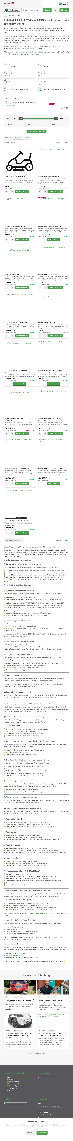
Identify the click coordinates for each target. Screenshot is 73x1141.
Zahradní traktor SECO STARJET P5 (49, 418)
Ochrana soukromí (13, 1088)
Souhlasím (42, 1133)
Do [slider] (56, 119)
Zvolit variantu (53, 240)
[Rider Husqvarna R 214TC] (20, 259)
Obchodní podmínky (13, 1082)
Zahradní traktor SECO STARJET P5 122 (17, 468)
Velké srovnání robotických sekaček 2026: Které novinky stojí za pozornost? (53, 1034)
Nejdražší (27, 138)
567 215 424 (43, 1112)
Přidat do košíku (22, 191)
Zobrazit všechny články (35, 1053)
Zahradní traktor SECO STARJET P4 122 (50, 370)
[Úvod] (12, 10)
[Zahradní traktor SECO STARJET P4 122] (53, 355)
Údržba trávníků (18, 997)
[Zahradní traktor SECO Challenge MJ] (53, 211)
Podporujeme (11, 1090)
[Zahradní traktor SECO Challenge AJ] (20, 211)
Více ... (6, 58)
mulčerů (22, 52)
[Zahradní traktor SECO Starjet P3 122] (20, 307)
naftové (29, 54)
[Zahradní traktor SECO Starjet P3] (53, 259)
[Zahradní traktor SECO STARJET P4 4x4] (53, 453)
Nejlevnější (18, 138)
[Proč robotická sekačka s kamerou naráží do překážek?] (20, 987)
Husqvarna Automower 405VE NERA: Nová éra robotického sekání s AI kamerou (18, 1035)
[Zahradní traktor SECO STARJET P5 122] (20, 453)
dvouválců (36, 52)
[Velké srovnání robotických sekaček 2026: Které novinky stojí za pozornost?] (53, 1021)
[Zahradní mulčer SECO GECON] (53, 307)
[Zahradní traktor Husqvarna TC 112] (53, 161)
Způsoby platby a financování (16, 1086)
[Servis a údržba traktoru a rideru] (20, 161)
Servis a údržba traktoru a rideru (15, 176)
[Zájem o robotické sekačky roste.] (53, 987)
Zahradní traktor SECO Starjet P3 (48, 274)
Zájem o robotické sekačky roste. (50, 1000)
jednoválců (29, 52)
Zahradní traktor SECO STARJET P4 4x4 (50, 468)
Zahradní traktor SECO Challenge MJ (23, 102)
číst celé (8, 1009)
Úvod (5, 16)
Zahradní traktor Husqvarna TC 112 (49, 176)
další (66, 143)
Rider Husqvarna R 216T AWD (14, 418)
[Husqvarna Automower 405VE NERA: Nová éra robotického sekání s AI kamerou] (20, 1021)
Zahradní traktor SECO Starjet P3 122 (16, 322)
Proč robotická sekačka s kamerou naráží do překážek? (20, 1001)
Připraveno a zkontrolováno (15, 1084)
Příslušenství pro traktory (45, 913)
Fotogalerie (10, 1079)
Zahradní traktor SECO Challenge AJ (16, 226)
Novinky (9, 1077)
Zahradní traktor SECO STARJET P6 (16, 518)
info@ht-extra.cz (16, 955)
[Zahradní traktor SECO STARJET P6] (20, 502)
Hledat (47, 10)
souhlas (28, 1125)
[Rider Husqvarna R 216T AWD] (20, 403)
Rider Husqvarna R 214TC (12, 274)
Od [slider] (21, 119)
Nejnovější (8, 138)
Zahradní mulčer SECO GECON (47, 322)
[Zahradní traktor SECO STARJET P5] (53, 403)
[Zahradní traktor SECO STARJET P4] (20, 355)
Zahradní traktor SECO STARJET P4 (16, 370)
